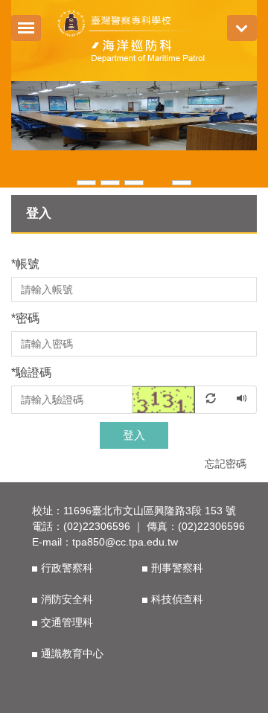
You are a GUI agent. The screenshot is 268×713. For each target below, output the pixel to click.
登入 (134, 435)
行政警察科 (67, 568)
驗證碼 (31, 372)
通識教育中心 (72, 653)
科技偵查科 (177, 599)
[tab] (86, 181)
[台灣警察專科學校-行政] (134, 39)
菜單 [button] (242, 28)
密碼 (25, 318)
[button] (29, 134)
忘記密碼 (225, 464)
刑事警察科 (177, 568)
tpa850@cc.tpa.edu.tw (125, 542)
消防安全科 (67, 599)
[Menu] (26, 28)
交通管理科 (67, 622)
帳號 (25, 264)
